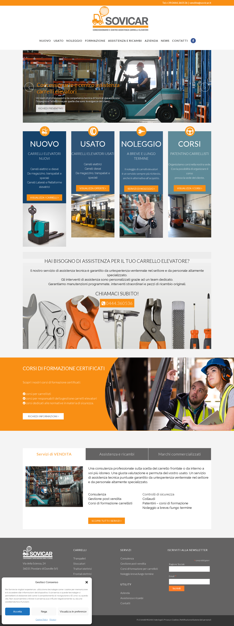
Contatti (125, 603)
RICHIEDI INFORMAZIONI (43, 416)
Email (172, 576)
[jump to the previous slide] (29, 87)
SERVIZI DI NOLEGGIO (140, 188)
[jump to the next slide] (205, 87)
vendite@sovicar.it (200, 2)
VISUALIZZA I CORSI (189, 188)
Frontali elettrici (82, 573)
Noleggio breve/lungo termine (137, 573)
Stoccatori (79, 563)
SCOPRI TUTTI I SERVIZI (106, 520)
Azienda (125, 592)
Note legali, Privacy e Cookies (166, 619)
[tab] (54, 454)
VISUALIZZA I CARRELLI (43, 197)
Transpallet (79, 558)
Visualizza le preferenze (73, 611)
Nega (44, 611)
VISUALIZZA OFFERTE (92, 188)
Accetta (17, 611)
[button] (86, 582)
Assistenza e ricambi (131, 598)
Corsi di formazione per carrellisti (139, 568)
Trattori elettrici (82, 568)
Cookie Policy (42, 619)
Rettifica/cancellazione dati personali (195, 619)
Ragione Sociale (177, 564)
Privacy (53, 619)
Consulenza (127, 558)
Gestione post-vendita (133, 563)
